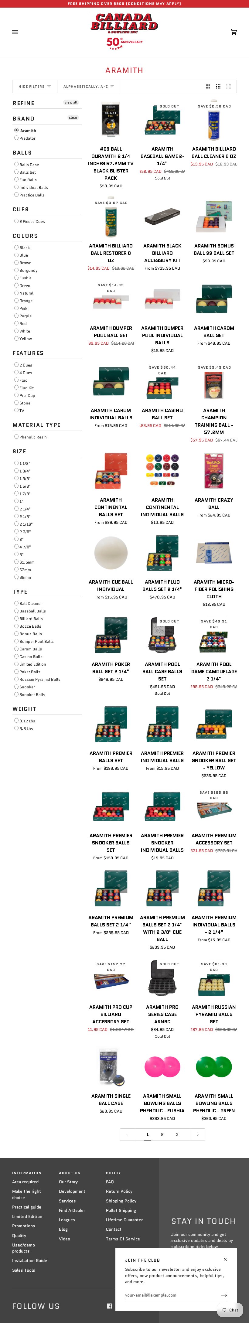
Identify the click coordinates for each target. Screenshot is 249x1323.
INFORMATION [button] (27, 1173)
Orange (25, 301)
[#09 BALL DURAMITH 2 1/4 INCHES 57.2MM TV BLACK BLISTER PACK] (111, 120)
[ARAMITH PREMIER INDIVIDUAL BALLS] (163, 724)
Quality (19, 1236)
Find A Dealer (72, 1210)
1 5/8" (25, 486)
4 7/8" (25, 547)
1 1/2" (24, 463)
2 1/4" (25, 509)
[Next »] (198, 1134)
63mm (25, 570)
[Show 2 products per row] (208, 86)
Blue (23, 255)
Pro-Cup (27, 395)
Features (28, 353)
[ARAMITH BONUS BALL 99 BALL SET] (214, 216)
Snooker (27, 687)
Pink (23, 308)
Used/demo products (23, 1248)
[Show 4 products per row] (230, 86)
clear (73, 117)
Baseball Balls (32, 611)
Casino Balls (31, 657)
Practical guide (26, 1207)
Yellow (25, 339)
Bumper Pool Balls (36, 641)
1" (21, 501)
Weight (24, 709)
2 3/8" (25, 532)
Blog (63, 1229)
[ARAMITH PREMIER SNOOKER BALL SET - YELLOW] (214, 724)
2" (21, 539)
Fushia (25, 278)
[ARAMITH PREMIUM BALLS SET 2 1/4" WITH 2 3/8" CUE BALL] (163, 888)
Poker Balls (29, 672)
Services (67, 1201)
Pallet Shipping (121, 1210)
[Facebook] (109, 1306)
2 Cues (25, 365)
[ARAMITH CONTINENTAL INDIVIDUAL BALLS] (163, 471)
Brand (23, 119)
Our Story (68, 1182)
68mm (25, 577)
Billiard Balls (31, 619)
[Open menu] (21, 32)
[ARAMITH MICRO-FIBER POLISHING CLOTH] (214, 553)
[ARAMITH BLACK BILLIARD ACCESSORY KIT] (163, 216)
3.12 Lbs (27, 721)
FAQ (110, 1182)
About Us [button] (69, 1173)
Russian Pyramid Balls (39, 679)
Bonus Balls (30, 634)
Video (64, 1239)
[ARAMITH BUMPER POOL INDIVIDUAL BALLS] (163, 299)
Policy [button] (113, 1173)
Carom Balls (30, 649)
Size (19, 451)
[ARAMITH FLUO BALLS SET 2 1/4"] (163, 553)
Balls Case (29, 165)
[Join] (219, 1295)
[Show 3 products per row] (218, 86)
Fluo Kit (26, 388)
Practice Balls (32, 195)
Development (72, 1191)
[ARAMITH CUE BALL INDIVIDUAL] (111, 553)
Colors (25, 236)
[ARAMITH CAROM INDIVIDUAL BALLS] (111, 381)
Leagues (67, 1220)
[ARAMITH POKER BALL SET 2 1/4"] (111, 635)
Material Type (36, 425)
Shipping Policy (121, 1201)
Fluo (23, 380)
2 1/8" (25, 517)
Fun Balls (28, 180)
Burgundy (28, 270)
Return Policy (119, 1191)
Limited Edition (32, 664)
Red (23, 323)
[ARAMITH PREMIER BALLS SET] (111, 724)
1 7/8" (25, 494)
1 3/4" (25, 471)
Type (19, 592)
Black (24, 248)
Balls (22, 153)
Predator (27, 138)
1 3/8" (25, 479)
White (24, 331)
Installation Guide (29, 1260)
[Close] (228, 1257)
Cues (20, 209)
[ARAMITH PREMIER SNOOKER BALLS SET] (111, 806)
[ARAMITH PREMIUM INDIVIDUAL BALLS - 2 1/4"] (214, 888)
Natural (26, 293)
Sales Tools (23, 1270)
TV (21, 411)
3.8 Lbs (26, 728)
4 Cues (25, 373)
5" (21, 555)
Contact (113, 1229)
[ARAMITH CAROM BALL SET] (214, 299)
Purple (25, 316)
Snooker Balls (32, 694)
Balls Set (27, 172)
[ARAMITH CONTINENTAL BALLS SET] (111, 471)
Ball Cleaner (30, 603)
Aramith (27, 131)
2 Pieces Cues (32, 221)
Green (24, 285)
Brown (25, 263)
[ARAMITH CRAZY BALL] (214, 471)
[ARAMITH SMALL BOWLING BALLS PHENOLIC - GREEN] (214, 1067)
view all (71, 102)
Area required (25, 1182)
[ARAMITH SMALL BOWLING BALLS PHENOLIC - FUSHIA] (163, 1067)
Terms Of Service (123, 1239)
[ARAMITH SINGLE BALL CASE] (111, 1067)
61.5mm (27, 562)
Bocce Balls (30, 626)
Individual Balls (33, 187)
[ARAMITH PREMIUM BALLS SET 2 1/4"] (111, 888)
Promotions (23, 1226)
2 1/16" (26, 524)
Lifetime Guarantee (125, 1220)
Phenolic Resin (33, 437)
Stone (24, 403)
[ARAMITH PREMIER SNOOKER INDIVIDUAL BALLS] (163, 806)
